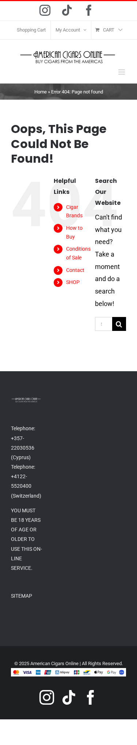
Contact (75, 270)
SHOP (73, 282)
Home (40, 92)
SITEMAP (21, 596)
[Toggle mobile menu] (122, 72)
